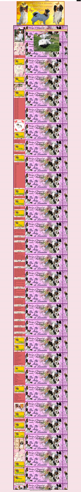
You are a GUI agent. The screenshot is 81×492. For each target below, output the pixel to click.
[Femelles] (19, 135)
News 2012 (17, 117)
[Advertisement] (19, 48)
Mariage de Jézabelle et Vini (19, 245)
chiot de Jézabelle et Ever (19, 255)
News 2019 (17, 107)
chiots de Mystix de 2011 (19, 324)
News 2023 (17, 102)
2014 (15, 177)
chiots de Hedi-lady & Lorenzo (18, 276)
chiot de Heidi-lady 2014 (19, 300)
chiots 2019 (19, 251)
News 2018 (17, 109)
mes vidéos (56, 26)
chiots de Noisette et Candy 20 (19, 292)
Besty (16, 378)
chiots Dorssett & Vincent (19, 259)
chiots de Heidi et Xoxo (19, 295)
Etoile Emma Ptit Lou (18, 334)
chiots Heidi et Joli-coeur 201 (20, 262)
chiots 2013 (19, 305)
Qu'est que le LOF (18, 397)
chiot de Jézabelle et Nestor (19, 239)
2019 (15, 171)
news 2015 (16, 113)
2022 (15, 167)
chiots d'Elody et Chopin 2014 (20, 303)
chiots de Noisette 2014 (19, 302)
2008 (15, 185)
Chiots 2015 (19, 288)
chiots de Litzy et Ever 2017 (19, 273)
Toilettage (16, 395)
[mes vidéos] (19, 340)
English (16, 57)
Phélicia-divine (17, 141)
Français (17, 55)
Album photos (48, 488)
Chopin (16, 374)
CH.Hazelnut (17, 352)
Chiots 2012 (19, 312)
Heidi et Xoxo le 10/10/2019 (19, 257)
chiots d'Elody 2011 (19, 323)
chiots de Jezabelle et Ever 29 (20, 280)
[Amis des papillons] (19, 414)
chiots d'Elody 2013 (18, 310)
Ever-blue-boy (17, 376)
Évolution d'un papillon (19, 217)
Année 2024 (17, 164)
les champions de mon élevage (18, 197)
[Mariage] (19, 202)
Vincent (16, 152)
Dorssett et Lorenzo (18, 243)
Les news (29, 488)
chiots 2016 (19, 278)
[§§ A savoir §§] (19, 389)
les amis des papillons (18, 420)
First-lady (16, 379)
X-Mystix (16, 375)
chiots (46, 26)
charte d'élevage (17, 402)
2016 (15, 175)
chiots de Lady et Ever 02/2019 (18, 253)
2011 (15, 181)
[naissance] (19, 212)
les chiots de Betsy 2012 (19, 318)
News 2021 (17, 105)
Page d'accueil (25, 488)
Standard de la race (18, 393)
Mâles (28, 26)
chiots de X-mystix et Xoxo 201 (19, 282)
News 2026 (17, 98)
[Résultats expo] (19, 157)
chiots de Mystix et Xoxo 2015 (19, 290)
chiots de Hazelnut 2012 (19, 316)
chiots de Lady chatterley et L (20, 238)
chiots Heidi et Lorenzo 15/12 (20, 270)
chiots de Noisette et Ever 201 (20, 274)
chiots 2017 (19, 267)
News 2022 (17, 103)
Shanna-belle (17, 142)
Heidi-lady (16, 364)
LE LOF (16, 399)
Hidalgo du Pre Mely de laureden (19, 381)
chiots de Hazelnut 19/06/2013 (18, 309)
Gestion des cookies (38, 490)
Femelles (25, 26)
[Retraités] (19, 347)
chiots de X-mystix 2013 (19, 307)
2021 (15, 168)
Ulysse (16, 384)
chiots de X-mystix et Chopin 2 (20, 299)
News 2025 (17, 99)
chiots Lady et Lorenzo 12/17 (20, 268)
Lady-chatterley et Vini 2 (19, 233)
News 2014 (17, 114)
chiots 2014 (19, 297)
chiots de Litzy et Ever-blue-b (20, 256)
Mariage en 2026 (17, 207)
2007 (15, 187)
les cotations (17, 396)
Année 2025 (17, 162)
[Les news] (19, 93)
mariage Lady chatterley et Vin (19, 249)
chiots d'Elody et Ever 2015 (19, 293)
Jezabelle (17, 357)
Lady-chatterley (18, 359)
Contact (16, 430)
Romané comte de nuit (19, 153)
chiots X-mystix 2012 (18, 314)
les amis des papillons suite (19, 419)
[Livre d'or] (19, 434)
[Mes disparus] (19, 369)
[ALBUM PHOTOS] (19, 79)
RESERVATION (17, 208)
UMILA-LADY (17, 139)
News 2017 (17, 110)
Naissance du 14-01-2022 (19, 229)
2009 (15, 184)
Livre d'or (52, 26)
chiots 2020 (19, 241)
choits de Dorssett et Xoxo (19, 271)
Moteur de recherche (19, 484)
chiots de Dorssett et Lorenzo (20, 265)
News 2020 (17, 106)
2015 (15, 176)
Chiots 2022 (19, 228)
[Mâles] (19, 147)
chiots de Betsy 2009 (19, 333)
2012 (15, 180)
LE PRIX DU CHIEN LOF (19, 400)
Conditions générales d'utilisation (46, 490)
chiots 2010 (19, 326)
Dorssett (17, 361)
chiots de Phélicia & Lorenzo (20, 234)
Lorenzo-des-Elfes (18, 355)
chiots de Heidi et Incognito (19, 285)
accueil (18, 26)
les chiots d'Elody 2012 (19, 315)
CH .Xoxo (17, 353)
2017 (15, 173)
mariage (39, 26)
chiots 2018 (19, 261)
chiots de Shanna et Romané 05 (19, 231)
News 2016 (17, 111)
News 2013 (17, 115)
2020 (15, 169)
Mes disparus (61, 26)
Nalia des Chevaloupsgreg (19, 383)
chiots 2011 (19, 320)
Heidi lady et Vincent (18, 244)
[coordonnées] (19, 425)
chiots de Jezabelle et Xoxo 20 (20, 264)
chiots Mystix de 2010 (18, 329)
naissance (42, 26)
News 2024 (17, 101)
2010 (15, 183)
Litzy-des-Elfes (18, 356)
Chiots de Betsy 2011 (19, 321)
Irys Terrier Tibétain (19, 363)
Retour (46, 53)
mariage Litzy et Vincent (19, 247)
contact (49, 26)
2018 (15, 172)
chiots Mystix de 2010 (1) (19, 330)
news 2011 (16, 118)
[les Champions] (19, 191)
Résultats (35, 26)
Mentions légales (32, 490)
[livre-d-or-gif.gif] (19, 444)
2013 (15, 179)
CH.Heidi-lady (18, 360)
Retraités (31, 26)
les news (22, 26)
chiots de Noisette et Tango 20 (19, 284)
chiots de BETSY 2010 (19, 328)
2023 (15, 165)
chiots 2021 (19, 236)
